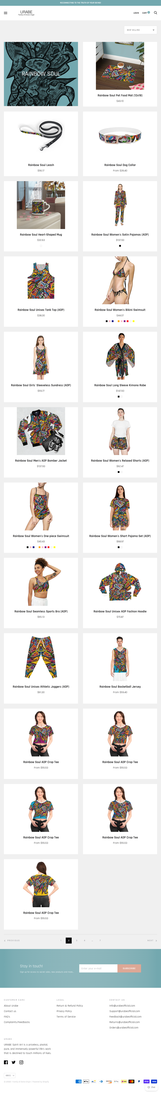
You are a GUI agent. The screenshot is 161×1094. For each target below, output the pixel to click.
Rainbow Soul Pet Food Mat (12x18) (120, 95)
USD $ (8, 1075)
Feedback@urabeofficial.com (125, 1016)
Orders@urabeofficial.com (123, 1027)
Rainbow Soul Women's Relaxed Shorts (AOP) (120, 461)
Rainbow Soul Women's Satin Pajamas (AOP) (120, 235)
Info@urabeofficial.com (122, 1005)
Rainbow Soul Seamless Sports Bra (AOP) (41, 611)
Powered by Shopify (41, 1082)
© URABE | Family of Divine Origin (17, 1082)
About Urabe (11, 1005)
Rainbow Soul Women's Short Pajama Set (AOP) (120, 536)
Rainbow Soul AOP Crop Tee (41, 762)
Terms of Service (66, 1016)
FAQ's (7, 1016)
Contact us (10, 1011)
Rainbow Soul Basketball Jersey (120, 687)
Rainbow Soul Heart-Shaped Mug (41, 235)
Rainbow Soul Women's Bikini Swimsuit (120, 310)
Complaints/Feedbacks (17, 1022)
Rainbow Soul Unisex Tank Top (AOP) (41, 310)
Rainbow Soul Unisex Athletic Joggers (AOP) (41, 687)
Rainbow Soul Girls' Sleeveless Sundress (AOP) (41, 385)
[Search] (155, 13)
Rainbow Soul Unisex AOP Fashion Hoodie (120, 611)
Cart (145, 13)
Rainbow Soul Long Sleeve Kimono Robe (120, 385)
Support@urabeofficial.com (124, 1011)
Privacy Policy (64, 1011)
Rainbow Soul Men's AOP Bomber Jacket (41, 461)
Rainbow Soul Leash (41, 165)
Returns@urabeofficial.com (124, 1022)
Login (136, 13)
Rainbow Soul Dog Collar (120, 165)
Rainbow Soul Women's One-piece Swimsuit (41, 536)
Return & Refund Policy (70, 1005)
